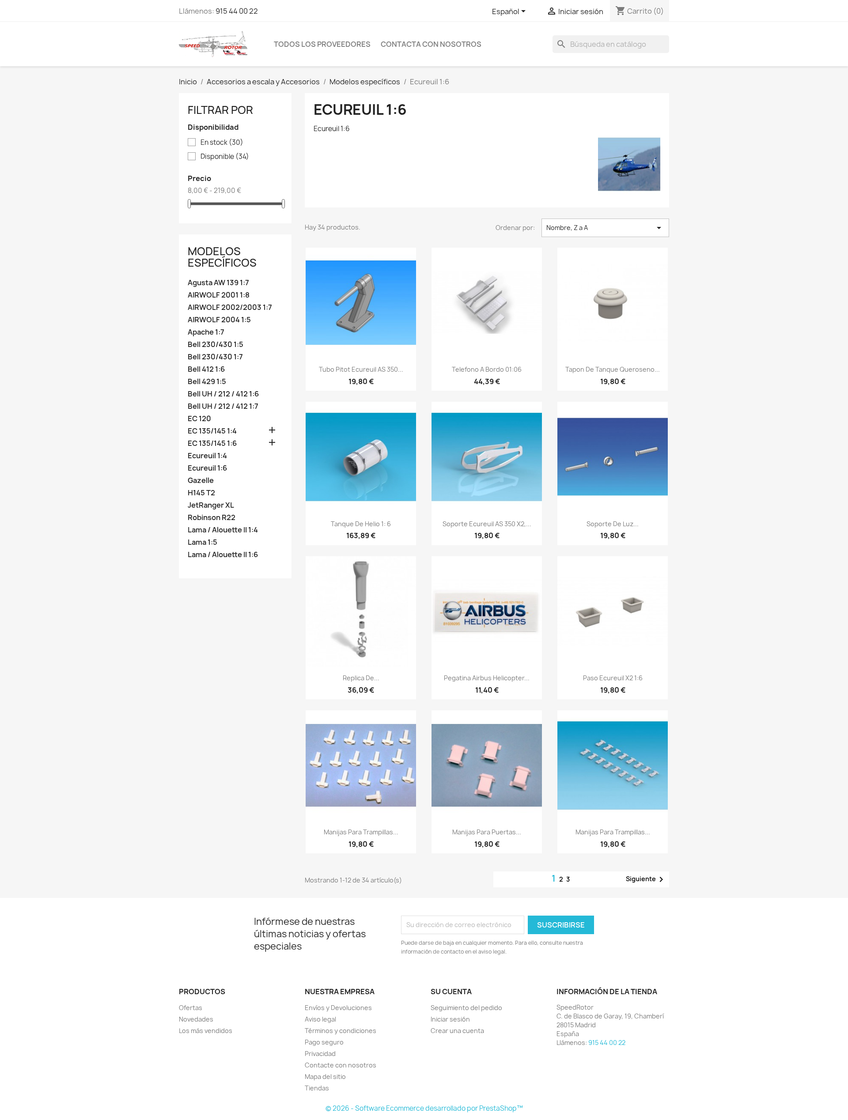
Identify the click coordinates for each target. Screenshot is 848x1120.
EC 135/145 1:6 (212, 443)
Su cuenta (451, 991)
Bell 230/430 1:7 (215, 357)
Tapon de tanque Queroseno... (612, 369)
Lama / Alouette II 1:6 (223, 554)
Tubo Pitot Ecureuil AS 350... (361, 369)
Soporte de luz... (613, 524)
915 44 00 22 (237, 11)
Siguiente (646, 879)
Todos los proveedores (322, 44)
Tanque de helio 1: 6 (361, 524)
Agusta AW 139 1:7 (218, 282)
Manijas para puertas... (486, 832)
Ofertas (190, 1007)
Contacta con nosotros (431, 44)
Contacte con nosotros (340, 1065)
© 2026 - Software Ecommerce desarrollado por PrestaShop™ (424, 1108)
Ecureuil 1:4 (207, 455)
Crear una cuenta (457, 1030)
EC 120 (199, 418)
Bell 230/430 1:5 (215, 344)
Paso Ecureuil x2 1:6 (613, 678)
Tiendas (317, 1088)
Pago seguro (324, 1042)
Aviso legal (320, 1019)
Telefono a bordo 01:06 (487, 369)
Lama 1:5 (202, 542)
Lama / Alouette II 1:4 (223, 530)
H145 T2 (201, 493)
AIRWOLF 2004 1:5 (219, 319)
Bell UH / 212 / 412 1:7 (223, 406)
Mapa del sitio (325, 1076)
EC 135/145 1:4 (212, 431)
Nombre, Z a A (605, 227)
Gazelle (201, 480)
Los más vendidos (205, 1030)
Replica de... (361, 678)
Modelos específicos (222, 257)
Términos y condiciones (340, 1030)
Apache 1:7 (206, 332)
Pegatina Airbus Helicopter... (487, 678)
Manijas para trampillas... (361, 832)
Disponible (225, 156)
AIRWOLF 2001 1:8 (219, 295)
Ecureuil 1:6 (207, 468)
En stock (222, 142)
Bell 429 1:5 (207, 381)
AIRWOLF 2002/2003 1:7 (230, 307)
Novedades (196, 1019)
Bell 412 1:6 (206, 369)
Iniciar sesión (450, 1019)
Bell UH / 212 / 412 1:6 (223, 394)
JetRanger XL (211, 505)
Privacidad (320, 1053)
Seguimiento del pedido (466, 1007)
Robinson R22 (211, 517)
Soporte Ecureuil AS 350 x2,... (487, 524)
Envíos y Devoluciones (338, 1007)
